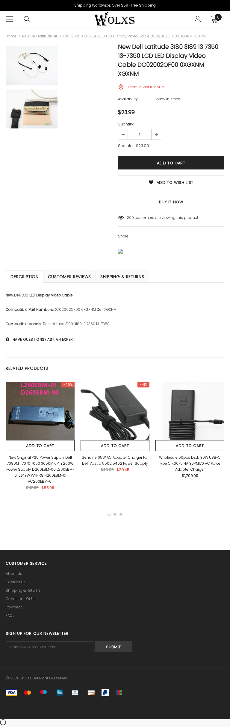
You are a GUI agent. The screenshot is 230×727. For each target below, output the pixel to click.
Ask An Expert (61, 339)
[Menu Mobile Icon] (9, 19)
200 (130, 217)
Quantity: (126, 124)
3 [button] (120, 514)
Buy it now (171, 202)
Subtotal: (126, 145)
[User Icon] (198, 19)
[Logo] (114, 19)
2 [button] (115, 514)
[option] (31, 88)
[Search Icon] (27, 19)
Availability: (128, 99)
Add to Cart (40, 446)
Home (11, 36)
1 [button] (109, 514)
